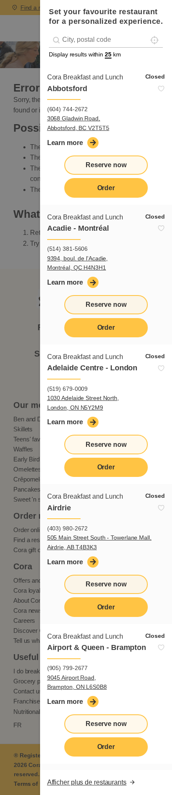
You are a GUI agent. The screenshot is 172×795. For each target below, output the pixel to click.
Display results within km (85, 54)
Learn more (65, 142)
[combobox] (106, 40)
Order (106, 187)
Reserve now (106, 164)
